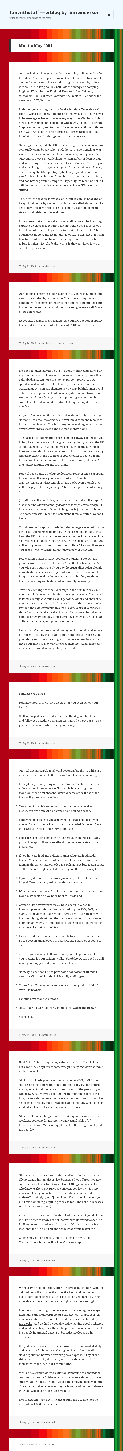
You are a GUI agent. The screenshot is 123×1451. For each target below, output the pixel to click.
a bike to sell (93, 78)
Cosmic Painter (92, 1062)
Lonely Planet (28, 820)
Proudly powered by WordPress (36, 1444)
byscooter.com (52, 203)
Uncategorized (48, 266)
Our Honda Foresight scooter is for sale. (45, 294)
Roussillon (53, 1319)
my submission (64, 1062)
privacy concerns (60, 1188)
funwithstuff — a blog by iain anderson (54, 12)
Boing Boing (33, 1062)
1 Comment (67, 343)
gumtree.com (74, 199)
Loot (90, 199)
